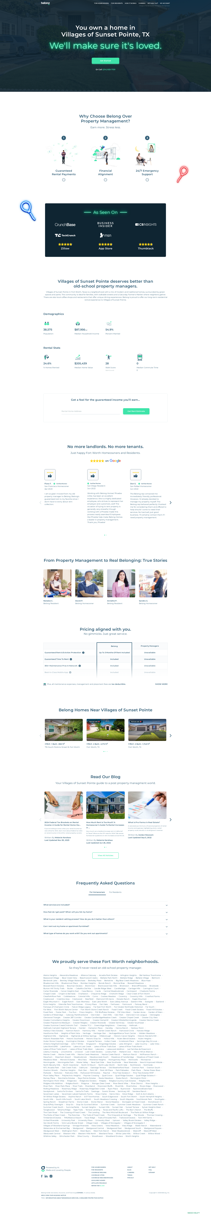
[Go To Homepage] (45, 3)
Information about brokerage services (62, 1198)
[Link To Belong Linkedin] (47, 1176)
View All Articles (105, 855)
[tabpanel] (105, 918)
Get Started (105, 61)
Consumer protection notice (91, 1198)
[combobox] (91, 412)
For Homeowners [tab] (97, 892)
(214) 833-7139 (109, 69)
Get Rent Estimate (136, 411)
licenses (79, 1193)
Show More (161, 684)
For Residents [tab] (115, 892)
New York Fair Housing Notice (53, 1195)
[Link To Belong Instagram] (51, 1176)
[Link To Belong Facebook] (43, 1176)
